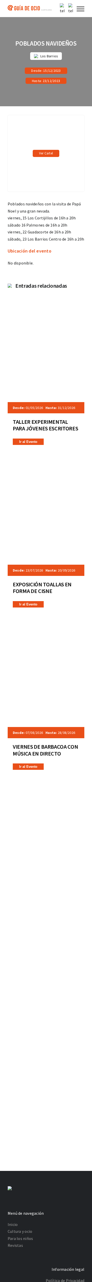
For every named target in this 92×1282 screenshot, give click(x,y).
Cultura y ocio (20, 1231)
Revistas (15, 1245)
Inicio (13, 1224)
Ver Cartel (46, 153)
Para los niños (20, 1238)
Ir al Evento (28, 442)
